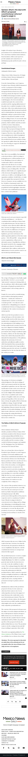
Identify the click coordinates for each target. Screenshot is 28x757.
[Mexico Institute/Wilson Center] (2, 19)
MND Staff (12, 677)
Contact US (4, 742)
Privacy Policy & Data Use (8, 744)
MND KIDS (4, 733)
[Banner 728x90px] (14, 273)
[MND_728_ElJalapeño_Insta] (14, 150)
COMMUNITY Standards (7, 740)
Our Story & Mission (7, 729)
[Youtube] (24, 748)
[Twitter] (12, 701)
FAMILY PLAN (4, 731)
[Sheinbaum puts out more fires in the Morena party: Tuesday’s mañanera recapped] (5, 674)
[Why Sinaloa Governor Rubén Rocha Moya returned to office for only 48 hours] (5, 683)
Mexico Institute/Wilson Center (11, 18)
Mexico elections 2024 (9, 7)
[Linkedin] (16, 701)
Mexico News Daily (7, 755)
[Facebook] (8, 701)
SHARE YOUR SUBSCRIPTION (16, 731)
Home (2, 7)
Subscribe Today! (14, 662)
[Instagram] (20, 701)
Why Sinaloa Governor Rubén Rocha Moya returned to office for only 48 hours (18, 683)
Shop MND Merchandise (7, 737)
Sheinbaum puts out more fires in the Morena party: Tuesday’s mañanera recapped (18, 674)
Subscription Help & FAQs (8, 739)
